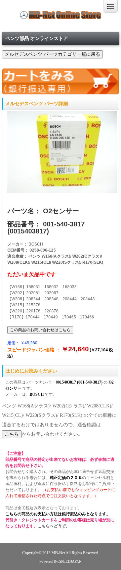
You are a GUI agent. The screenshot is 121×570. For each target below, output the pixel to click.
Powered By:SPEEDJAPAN (60, 561)
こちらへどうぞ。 (54, 526)
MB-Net (58, 553)
